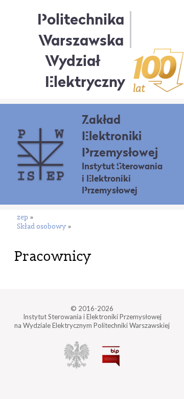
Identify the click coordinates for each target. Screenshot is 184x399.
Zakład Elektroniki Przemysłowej (120, 136)
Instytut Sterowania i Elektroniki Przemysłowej (122, 178)
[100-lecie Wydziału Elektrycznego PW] (158, 70)
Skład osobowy (41, 227)
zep (22, 217)
